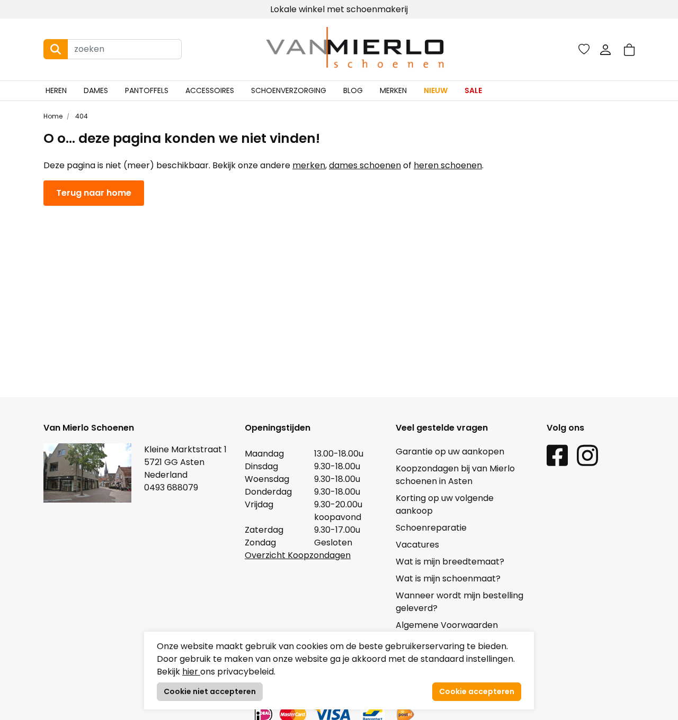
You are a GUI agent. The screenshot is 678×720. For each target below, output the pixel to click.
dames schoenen (365, 165)
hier (191, 672)
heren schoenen (448, 165)
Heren (56, 90)
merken (308, 165)
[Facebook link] (557, 455)
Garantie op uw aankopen (450, 451)
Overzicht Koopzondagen (298, 555)
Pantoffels (146, 90)
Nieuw (436, 90)
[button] (629, 49)
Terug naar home (93, 193)
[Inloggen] (605, 49)
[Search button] (55, 49)
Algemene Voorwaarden (447, 625)
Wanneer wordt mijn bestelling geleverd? (459, 601)
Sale (473, 90)
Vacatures (417, 545)
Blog (353, 90)
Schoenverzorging (288, 90)
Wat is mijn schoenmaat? (448, 578)
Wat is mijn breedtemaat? (450, 561)
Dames (96, 90)
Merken (393, 90)
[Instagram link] (587, 455)
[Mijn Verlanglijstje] (584, 49)
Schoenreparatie (431, 528)
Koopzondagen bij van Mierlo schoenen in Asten (455, 474)
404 (81, 116)
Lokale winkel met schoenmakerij (339, 9)
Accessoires (209, 90)
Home (53, 116)
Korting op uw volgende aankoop (445, 504)
